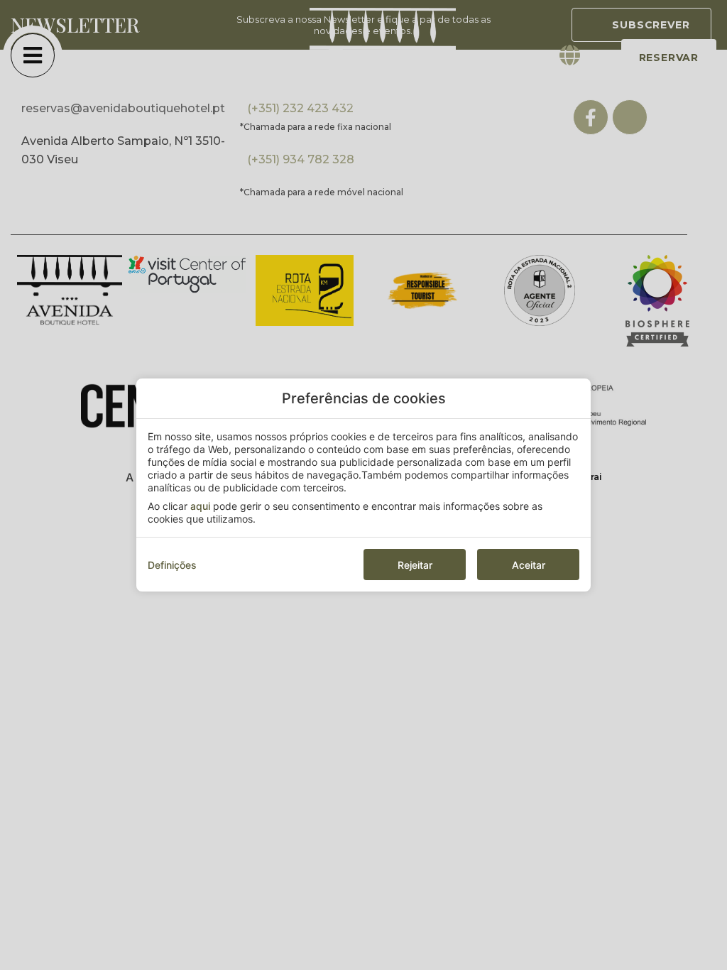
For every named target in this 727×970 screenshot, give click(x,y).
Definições (172, 565)
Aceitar (528, 565)
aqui (200, 506)
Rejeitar (415, 565)
